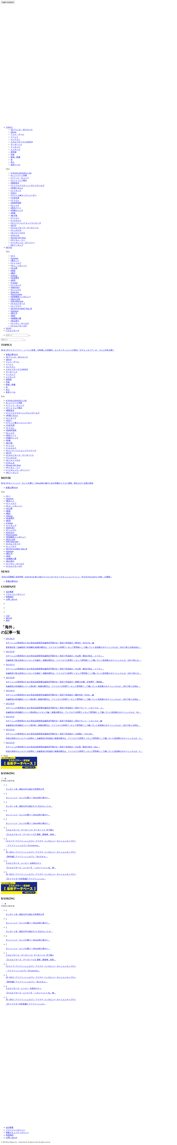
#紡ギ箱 (14, 215)
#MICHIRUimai (17, 301)
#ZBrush (14, 276)
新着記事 (12, 355)
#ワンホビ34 (16, 230)
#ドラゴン (15, 200)
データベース (11, 372)
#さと (13, 256)
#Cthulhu (14, 283)
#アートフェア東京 (19, 180)
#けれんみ (15, 235)
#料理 (13, 280)
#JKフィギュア (17, 245)
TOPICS (9, 127)
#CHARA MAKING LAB (21, 173)
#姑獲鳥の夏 (16, 318)
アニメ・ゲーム (12, 362)
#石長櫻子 (15, 278)
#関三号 (14, 313)
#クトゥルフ (16, 263)
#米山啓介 (15, 321)
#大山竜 (14, 268)
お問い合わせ (11, 599)
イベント (9, 364)
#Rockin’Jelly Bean (18, 238)
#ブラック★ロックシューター (24, 195)
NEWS (8, 328)
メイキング (10, 377)
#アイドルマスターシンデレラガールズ (27, 185)
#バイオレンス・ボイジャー (23, 243)
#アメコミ (15, 218)
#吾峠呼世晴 (16, 203)
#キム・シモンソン (19, 266)
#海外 (13, 316)
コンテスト (10, 367)
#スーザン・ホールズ (20, 323)
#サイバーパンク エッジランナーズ (26, 223)
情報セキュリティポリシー (17, 1133)
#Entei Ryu (15, 292)
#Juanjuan (14, 258)
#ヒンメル (15, 205)
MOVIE (9, 247)
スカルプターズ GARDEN (17, 369)
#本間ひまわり (17, 188)
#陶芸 (13, 273)
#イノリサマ (16, 306)
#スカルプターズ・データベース (25, 228)
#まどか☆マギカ (18, 233)
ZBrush (9, 359)
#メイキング (16, 191)
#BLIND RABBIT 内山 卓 (21, 309)
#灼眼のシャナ (17, 210)
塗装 (8, 382)
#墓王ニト (15, 260)
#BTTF (13, 225)
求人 (8, 390)
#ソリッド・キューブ (20, 178)
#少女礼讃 (15, 198)
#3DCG (14, 193)
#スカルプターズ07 (19, 326)
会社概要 (9, 592)
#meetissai (14, 311)
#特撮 (13, 213)
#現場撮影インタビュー (21, 297)
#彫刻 (13, 271)
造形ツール (10, 392)
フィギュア (10, 374)
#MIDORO (15, 287)
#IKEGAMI (15, 299)
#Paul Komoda (16, 294)
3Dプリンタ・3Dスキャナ (17, 357)
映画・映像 (10, 385)
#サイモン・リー (18, 240)
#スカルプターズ (18, 303)
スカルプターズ (12, 331)
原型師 (9, 379)
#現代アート (16, 208)
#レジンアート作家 (19, 175)
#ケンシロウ (16, 290)
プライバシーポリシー (15, 594)
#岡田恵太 (15, 183)
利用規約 (9, 597)
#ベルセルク (16, 221)
